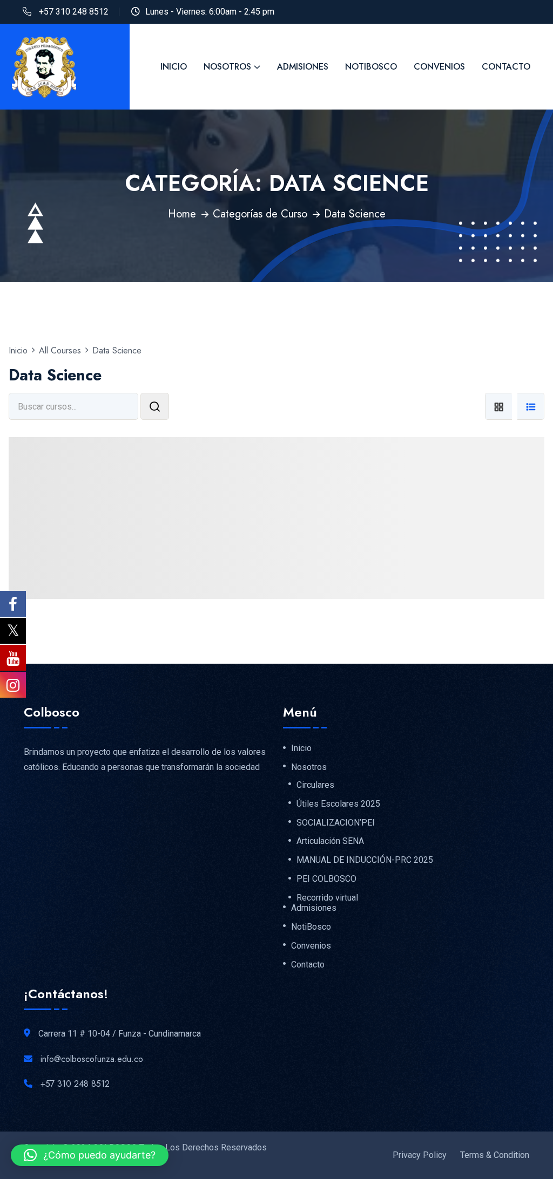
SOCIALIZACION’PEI (335, 823)
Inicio (173, 66)
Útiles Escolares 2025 (338, 804)
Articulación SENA (330, 841)
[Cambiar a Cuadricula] (498, 406)
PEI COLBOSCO (326, 879)
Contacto (506, 66)
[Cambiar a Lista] (530, 406)
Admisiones (302, 66)
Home (182, 214)
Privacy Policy (420, 1155)
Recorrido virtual (327, 898)
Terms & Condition (494, 1155)
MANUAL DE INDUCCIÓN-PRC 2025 (364, 860)
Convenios (439, 66)
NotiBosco (371, 66)
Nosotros (227, 66)
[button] (89, 1155)
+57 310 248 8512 (74, 11)
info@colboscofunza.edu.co (92, 1059)
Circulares (315, 785)
